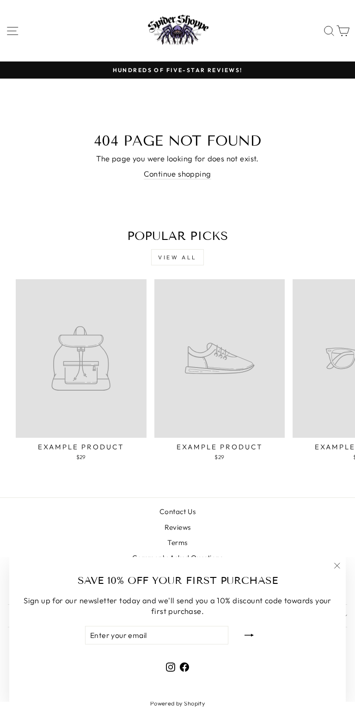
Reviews (178, 527)
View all (177, 257)
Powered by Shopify (177, 703)
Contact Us (177, 511)
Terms (177, 542)
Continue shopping (177, 173)
